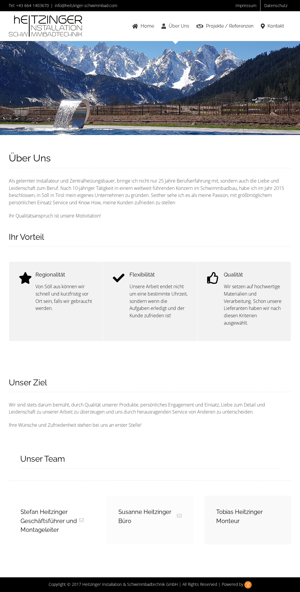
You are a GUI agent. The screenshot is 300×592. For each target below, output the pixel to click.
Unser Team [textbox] (42, 459)
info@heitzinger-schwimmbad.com (86, 5)
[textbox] (150, 447)
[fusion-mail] (81, 520)
